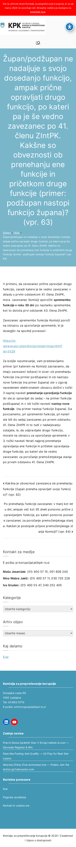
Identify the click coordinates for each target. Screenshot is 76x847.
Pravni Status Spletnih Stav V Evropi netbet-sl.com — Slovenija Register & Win (36, 745)
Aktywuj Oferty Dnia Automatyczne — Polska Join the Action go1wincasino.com (36, 767)
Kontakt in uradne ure (16, 805)
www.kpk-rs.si (37, 11)
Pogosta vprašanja (14, 797)
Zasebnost (66, 835)
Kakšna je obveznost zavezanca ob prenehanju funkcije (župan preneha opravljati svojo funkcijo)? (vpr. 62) (37, 488)
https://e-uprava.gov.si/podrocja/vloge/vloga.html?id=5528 (32, 346)
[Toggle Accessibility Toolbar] (69, 26)
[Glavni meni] (38, 42)
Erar (6, 657)
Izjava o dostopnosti (38, 840)
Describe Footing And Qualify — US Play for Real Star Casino (36, 756)
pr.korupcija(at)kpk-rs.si (32, 562)
